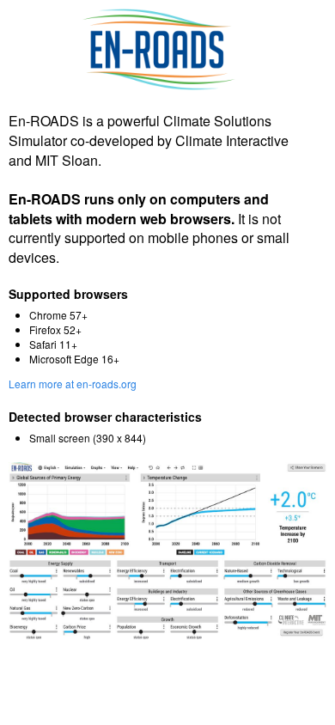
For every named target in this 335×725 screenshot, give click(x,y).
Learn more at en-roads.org (73, 383)
